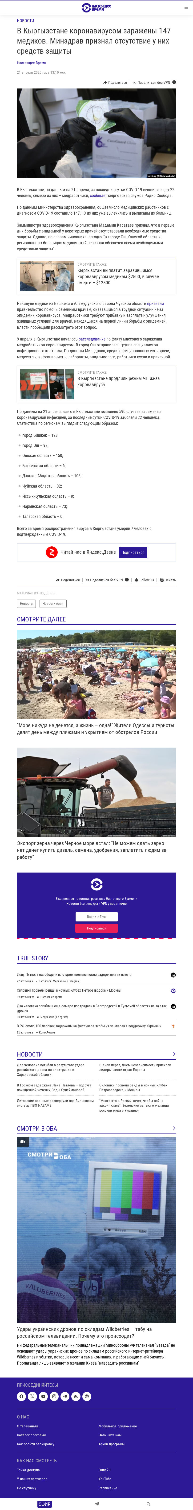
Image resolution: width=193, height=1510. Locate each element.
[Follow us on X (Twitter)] (32, 1396)
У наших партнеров (32, 1479)
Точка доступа (28, 1470)
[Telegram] (96, 1504)
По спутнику (26, 1488)
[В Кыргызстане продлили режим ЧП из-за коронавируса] (47, 384)
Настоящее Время (31, 62)
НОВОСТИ (30, 1054)
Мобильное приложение (118, 1426)
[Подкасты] (86, 1396)
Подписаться (133, 552)
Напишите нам (110, 1435)
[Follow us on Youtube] (43, 1396)
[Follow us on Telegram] (64, 1396)
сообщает (98, 195)
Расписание (108, 1488)
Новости (25, 20)
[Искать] (148, 1504)
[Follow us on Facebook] (21, 1396)
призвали (155, 303)
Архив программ (112, 1444)
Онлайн (104, 1470)
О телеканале (28, 1426)
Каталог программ (31, 1435)
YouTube (105, 1479)
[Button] (115, 83)
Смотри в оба (37, 1128)
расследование (92, 338)
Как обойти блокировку (35, 1444)
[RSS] (75, 1396)
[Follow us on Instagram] (54, 1396)
